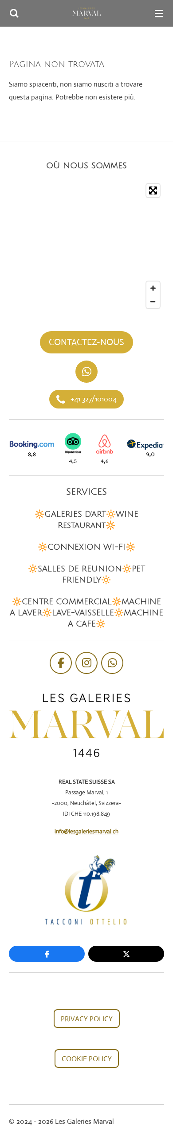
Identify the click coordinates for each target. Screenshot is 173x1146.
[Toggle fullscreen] (153, 190)
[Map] (86, 246)
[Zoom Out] (153, 301)
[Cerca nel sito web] (14, 13)
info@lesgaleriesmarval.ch (86, 831)
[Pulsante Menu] (159, 13)
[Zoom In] (153, 288)
